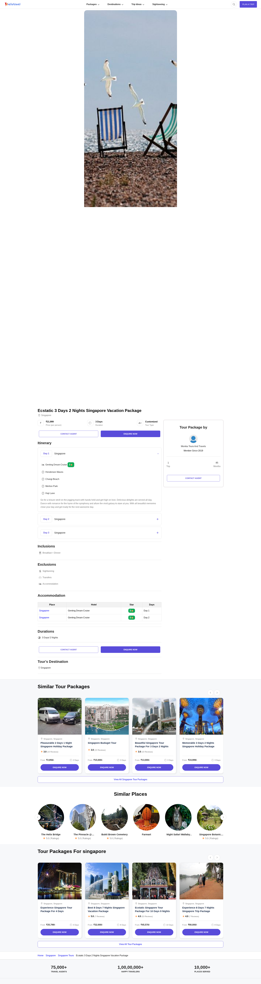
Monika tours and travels (193, 446)
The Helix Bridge (50, 834)
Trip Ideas (136, 4)
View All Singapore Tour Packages (130, 779)
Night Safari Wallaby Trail (178, 834)
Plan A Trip (248, 4)
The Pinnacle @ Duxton (83, 834)
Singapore (46, 415)
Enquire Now (59, 767)
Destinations (114, 4)
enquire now (130, 434)
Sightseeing (158, 4)
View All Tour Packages (130, 944)
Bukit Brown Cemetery (114, 834)
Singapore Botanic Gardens (210, 834)
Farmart (146, 834)
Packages (91, 4)
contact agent (68, 434)
